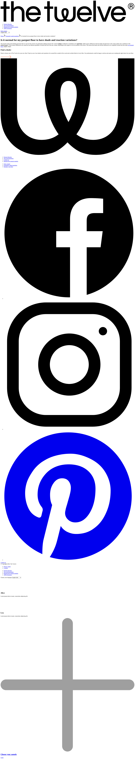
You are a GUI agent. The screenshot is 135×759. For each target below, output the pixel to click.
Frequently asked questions (12, 36)
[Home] (67, 21)
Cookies (6, 568)
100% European (8, 28)
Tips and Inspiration (9, 25)
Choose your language (6, 577)
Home (2, 36)
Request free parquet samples (11, 27)
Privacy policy (7, 566)
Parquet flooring (8, 24)
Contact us (6, 160)
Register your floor (8, 166)
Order (2, 757)
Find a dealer (4, 31)
